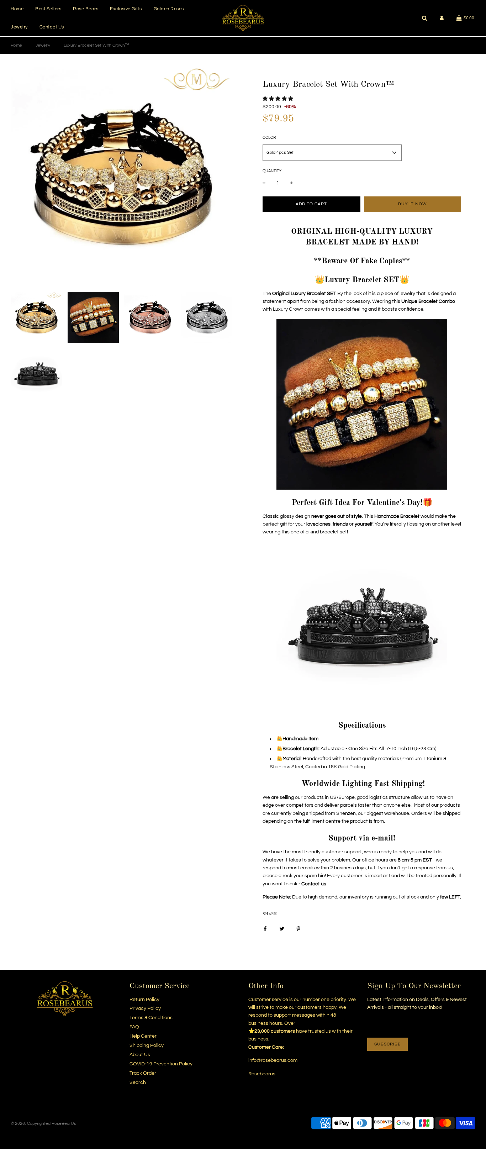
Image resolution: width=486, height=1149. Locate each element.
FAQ (134, 1026)
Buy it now (412, 204)
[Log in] (441, 18)
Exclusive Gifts (126, 8)
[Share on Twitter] (282, 928)
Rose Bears (85, 8)
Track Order (143, 1073)
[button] (278, 98)
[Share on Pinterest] (298, 928)
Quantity (272, 171)
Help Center (143, 1036)
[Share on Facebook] (265, 928)
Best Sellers (48, 8)
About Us (140, 1054)
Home (17, 8)
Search (138, 1082)
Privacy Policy (145, 1008)
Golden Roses (169, 8)
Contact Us (51, 27)
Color (269, 137)
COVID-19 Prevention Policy (161, 1063)
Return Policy (144, 999)
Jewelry (19, 27)
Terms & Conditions (151, 1017)
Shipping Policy (147, 1045)
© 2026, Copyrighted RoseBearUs (43, 1123)
